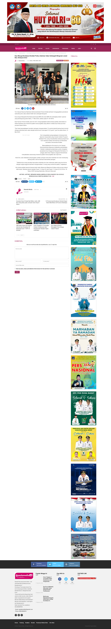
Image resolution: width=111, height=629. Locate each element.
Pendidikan (65, 48)
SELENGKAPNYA (19, 606)
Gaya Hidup (17, 44)
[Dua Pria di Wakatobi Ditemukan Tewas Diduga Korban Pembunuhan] (39, 588)
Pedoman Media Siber (42, 622)
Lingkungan (55, 48)
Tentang (21, 622)
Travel (73, 48)
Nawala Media (93, 626)
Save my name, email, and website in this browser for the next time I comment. (35, 268)
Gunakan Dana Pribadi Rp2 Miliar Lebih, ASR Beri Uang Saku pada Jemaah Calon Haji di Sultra (28, 202)
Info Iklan (51, 622)
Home (33, 48)
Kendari (24, 178)
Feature (40, 48)
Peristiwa (66, 60)
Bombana (20, 178)
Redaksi (27, 622)
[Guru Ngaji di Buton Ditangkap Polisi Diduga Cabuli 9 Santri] (59, 218)
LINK (53, 176)
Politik (47, 48)
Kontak (33, 622)
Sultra (29, 178)
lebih (79, 48)
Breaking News (60, 60)
